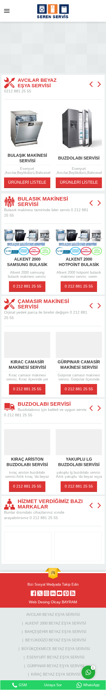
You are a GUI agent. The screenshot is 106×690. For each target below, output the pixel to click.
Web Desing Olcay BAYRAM (53, 602)
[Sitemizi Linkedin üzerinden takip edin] (53, 593)
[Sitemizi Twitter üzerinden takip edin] (40, 593)
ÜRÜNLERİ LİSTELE (41, 182)
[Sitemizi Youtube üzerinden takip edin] (59, 593)
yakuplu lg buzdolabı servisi (41, 462)
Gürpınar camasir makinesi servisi (41, 365)
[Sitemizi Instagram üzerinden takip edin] (46, 593)
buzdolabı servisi (41, 158)
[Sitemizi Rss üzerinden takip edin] (72, 593)
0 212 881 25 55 (41, 286)
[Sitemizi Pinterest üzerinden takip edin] (66, 593)
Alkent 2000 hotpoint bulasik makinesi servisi (41, 264)
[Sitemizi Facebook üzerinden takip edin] (33, 593)
